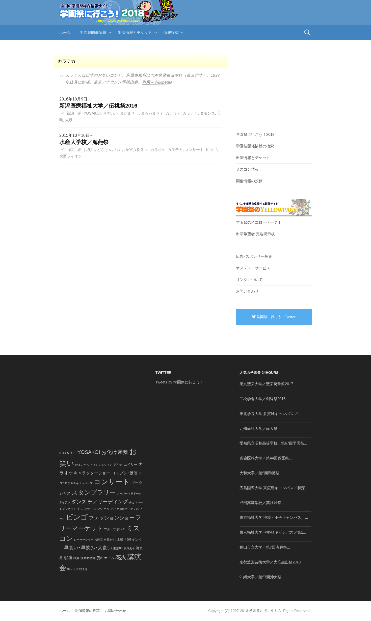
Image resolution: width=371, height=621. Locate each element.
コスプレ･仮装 (124, 473)
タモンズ (207, 113)
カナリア (173, 113)
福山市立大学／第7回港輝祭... (265, 547)
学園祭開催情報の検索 (255, 146)
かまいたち (82, 464)
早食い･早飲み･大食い (88, 547)
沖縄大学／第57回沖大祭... (262, 577)
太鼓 (69, 120)
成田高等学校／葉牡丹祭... (262, 503)
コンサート (194, 149)
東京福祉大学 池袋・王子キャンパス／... (274, 517)
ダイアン (64, 502)
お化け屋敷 (114, 452)
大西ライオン (70, 156)
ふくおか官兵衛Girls (131, 149)
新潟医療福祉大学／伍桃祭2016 (98, 105)
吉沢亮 (98, 539)
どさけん (104, 149)
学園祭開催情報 (93, 32)
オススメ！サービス (253, 268)
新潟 (70, 113)
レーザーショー (83, 539)
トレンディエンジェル (93, 509)
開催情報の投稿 (249, 181)
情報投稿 (171, 32)
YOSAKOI (92, 113)
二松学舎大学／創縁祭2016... (264, 399)
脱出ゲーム (105, 558)
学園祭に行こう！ (263, 611)
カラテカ (190, 113)
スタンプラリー (94, 492)
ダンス (79, 501)
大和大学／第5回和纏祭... (261, 473)
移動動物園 (88, 558)
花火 (120, 557)
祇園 (76, 558)
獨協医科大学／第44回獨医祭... (266, 458)
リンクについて (249, 279)
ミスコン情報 (247, 169)
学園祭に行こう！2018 (255, 134)
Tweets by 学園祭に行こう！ (179, 382)
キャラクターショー (92, 473)
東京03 (118, 548)
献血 (68, 557)
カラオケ (158, 149)
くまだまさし (127, 113)
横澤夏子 (129, 548)
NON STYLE (67, 452)
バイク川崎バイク (122, 508)
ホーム (65, 32)
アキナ (117, 465)
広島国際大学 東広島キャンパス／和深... (274, 488)
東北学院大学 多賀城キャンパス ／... (270, 413)
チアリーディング (108, 501)
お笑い (108, 113)
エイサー (130, 464)
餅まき (83, 569)
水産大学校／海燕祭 (84, 142)
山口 (70, 149)
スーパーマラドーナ (129, 493)
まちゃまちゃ (152, 113)
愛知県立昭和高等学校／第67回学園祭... (273, 443)
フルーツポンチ (114, 529)
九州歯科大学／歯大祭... (260, 428)
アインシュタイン (101, 464)
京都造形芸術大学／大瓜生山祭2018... (272, 562)
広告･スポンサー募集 (254, 256)
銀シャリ (72, 569)
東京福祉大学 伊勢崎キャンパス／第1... (273, 532)
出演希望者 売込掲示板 (255, 234)
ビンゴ (211, 149)
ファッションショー (111, 518)
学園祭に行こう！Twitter (276, 317)
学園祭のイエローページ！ (258, 222)
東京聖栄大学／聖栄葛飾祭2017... (268, 384)
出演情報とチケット (135, 32)
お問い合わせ (247, 291)
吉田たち (110, 539)
